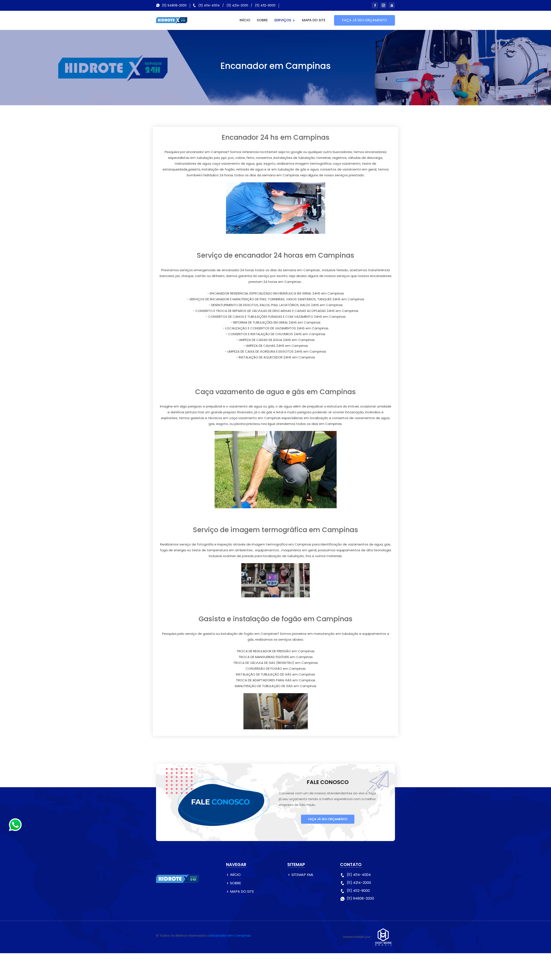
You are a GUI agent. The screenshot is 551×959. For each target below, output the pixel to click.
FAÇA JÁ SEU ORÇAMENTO (364, 20)
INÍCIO (245, 20)
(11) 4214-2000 (237, 5)
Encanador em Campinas (230, 935)
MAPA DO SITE (313, 20)
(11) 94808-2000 (174, 5)
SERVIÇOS (283, 20)
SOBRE (262, 20)
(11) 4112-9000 (265, 5)
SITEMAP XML (302, 874)
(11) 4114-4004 (209, 5)
